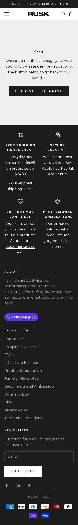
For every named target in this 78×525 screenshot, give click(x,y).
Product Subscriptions (23, 371)
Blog (8, 402)
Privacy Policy (16, 410)
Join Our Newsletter (22, 378)
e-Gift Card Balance (21, 363)
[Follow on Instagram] (18, 486)
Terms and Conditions (23, 418)
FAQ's (9, 355)
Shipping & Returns (21, 347)
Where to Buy (16, 394)
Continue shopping (39, 91)
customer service (20, 247)
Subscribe (23, 471)
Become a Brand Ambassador (29, 386)
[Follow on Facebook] (6, 486)
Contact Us (13, 339)
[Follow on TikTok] (29, 486)
